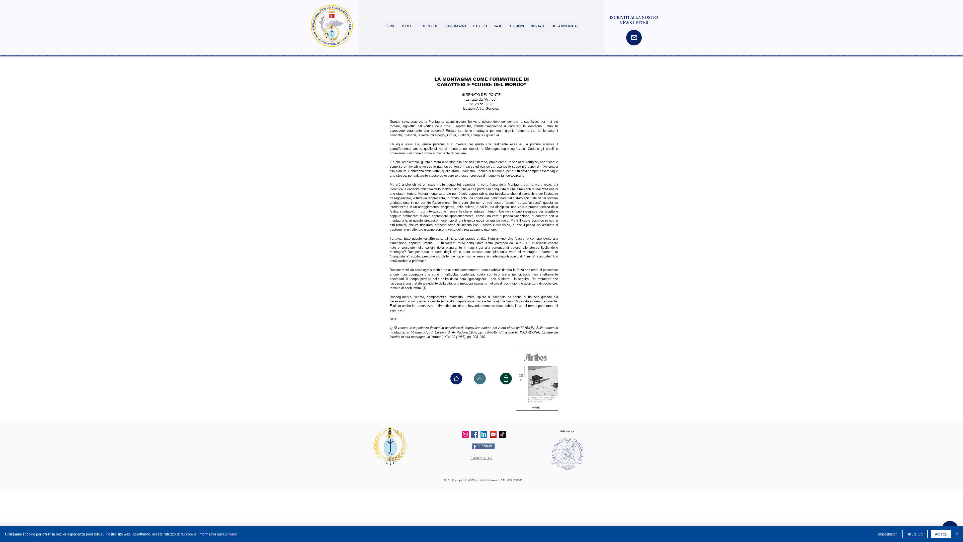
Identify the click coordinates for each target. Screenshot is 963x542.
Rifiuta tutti (915, 533)
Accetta (941, 533)
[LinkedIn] (483, 434)
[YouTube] (493, 434)
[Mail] (634, 37)
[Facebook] (474, 434)
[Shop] (506, 378)
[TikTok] (502, 434)
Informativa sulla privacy (217, 533)
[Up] (480, 378)
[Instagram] (465, 434)
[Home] (456, 378)
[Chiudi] (957, 534)
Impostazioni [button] (888, 533)
